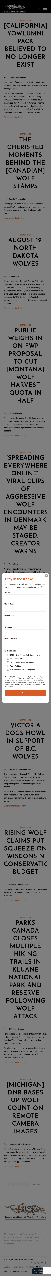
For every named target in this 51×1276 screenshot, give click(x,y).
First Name (9, 604)
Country (8, 627)
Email (7, 592)
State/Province (11, 638)
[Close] (46, 575)
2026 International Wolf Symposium (25, 654)
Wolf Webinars (16, 666)
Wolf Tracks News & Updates (22, 662)
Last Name (9, 615)
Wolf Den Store (16, 658)
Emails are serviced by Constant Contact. (30, 684)
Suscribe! (26, 693)
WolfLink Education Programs (22, 669)
